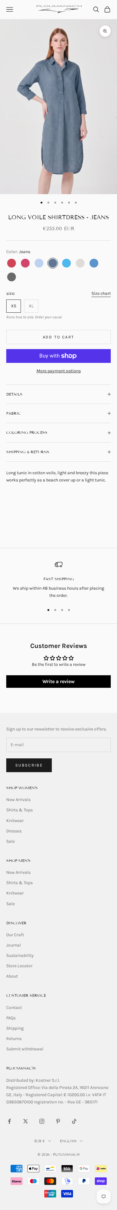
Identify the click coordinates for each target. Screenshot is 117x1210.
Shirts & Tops (19, 810)
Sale (10, 841)
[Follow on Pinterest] (58, 1121)
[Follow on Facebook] (9, 1121)
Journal (13, 945)
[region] (58, 580)
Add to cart (59, 337)
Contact (14, 1007)
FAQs (11, 1018)
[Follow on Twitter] (25, 1121)
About (12, 976)
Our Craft (15, 934)
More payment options (59, 371)
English (68, 1141)
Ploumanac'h (21, 1068)
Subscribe (29, 765)
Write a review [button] (58, 681)
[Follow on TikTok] (74, 1121)
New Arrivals (18, 799)
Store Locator (19, 966)
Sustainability (20, 955)
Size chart (101, 293)
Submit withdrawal (24, 1049)
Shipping (15, 1028)
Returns (14, 1038)
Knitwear (15, 820)
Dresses (14, 831)
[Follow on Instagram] (42, 1121)
